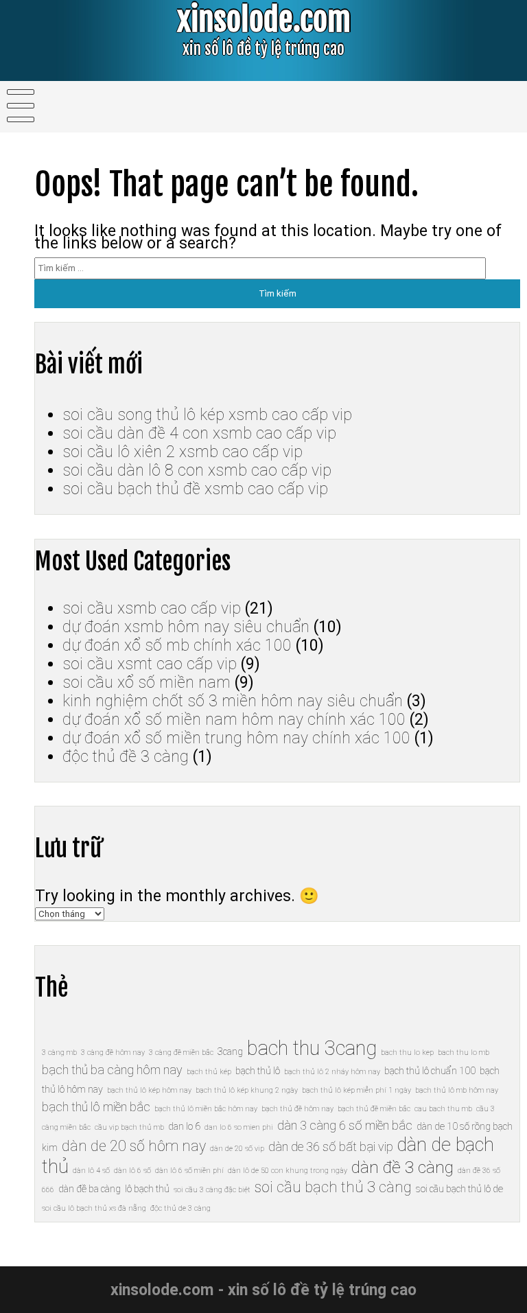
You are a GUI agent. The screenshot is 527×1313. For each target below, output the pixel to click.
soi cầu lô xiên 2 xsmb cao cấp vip (182, 452)
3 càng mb (59, 1052)
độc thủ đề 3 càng (125, 756)
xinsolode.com (264, 19)
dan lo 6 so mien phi (238, 1127)
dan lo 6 (184, 1126)
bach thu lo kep (407, 1052)
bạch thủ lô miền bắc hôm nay (205, 1108)
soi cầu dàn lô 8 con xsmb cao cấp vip (196, 470)
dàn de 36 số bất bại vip (330, 1146)
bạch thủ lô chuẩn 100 (430, 1070)
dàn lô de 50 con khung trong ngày (287, 1170)
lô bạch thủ (147, 1188)
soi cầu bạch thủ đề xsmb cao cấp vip (195, 489)
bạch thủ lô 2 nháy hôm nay (332, 1071)
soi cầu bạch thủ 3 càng (333, 1187)
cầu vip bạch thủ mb (129, 1127)
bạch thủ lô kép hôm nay (149, 1090)
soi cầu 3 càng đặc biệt (212, 1189)
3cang (230, 1051)
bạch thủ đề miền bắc (374, 1108)
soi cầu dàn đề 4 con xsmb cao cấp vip (199, 433)
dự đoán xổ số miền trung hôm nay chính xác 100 (236, 738)
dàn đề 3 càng (402, 1167)
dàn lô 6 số (132, 1170)
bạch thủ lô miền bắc (96, 1107)
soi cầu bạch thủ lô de (459, 1188)
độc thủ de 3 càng (180, 1208)
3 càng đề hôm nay (113, 1052)
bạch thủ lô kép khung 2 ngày (247, 1090)
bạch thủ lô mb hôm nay (456, 1090)
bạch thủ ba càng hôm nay (112, 1069)
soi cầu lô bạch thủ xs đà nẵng (94, 1208)
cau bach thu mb (443, 1108)
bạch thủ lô (257, 1070)
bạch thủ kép (209, 1071)
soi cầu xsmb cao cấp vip (151, 608)
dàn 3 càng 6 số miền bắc (344, 1125)
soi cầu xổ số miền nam (146, 682)
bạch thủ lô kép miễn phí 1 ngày (356, 1090)
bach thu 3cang (312, 1048)
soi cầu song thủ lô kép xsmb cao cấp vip (207, 415)
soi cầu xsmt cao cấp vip (149, 664)
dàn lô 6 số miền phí (189, 1170)
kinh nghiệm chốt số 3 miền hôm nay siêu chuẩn (232, 701)
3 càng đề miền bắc (181, 1052)
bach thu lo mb (463, 1052)
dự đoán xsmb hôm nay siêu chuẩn (185, 627)
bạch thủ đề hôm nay (297, 1108)
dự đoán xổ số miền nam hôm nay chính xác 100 (234, 719)
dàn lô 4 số (91, 1170)
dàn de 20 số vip (237, 1148)
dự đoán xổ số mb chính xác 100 (177, 645)
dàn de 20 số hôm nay (134, 1145)
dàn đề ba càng (89, 1188)
